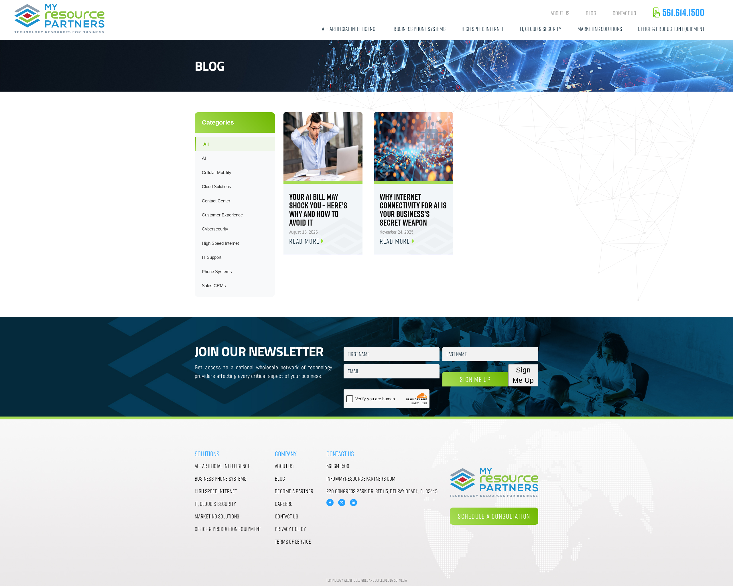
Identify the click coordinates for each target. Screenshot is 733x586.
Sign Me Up (475, 379)
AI (204, 158)
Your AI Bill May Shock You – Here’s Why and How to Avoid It (318, 209)
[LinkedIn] (353, 502)
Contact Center (216, 200)
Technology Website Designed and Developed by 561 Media (366, 580)
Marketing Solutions (600, 28)
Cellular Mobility (216, 172)
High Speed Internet (483, 28)
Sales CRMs (214, 285)
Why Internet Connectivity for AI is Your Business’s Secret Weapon (413, 209)
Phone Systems (217, 271)
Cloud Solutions (216, 186)
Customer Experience (222, 214)
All (206, 144)
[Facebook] (330, 502)
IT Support (211, 257)
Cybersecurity (215, 228)
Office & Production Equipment (671, 28)
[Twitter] (341, 502)
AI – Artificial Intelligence (350, 28)
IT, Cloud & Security (540, 28)
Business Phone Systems (420, 28)
